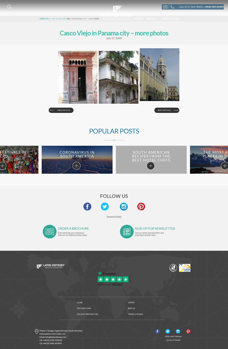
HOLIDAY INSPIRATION (82, 18)
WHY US (151, 18)
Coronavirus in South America (76, 166)
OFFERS (139, 18)
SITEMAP (176, 340)
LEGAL (169, 340)
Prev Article (63, 110)
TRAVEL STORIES (170, 18)
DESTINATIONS (56, 18)
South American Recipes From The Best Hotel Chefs (151, 166)
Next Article (164, 110)
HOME (80, 302)
